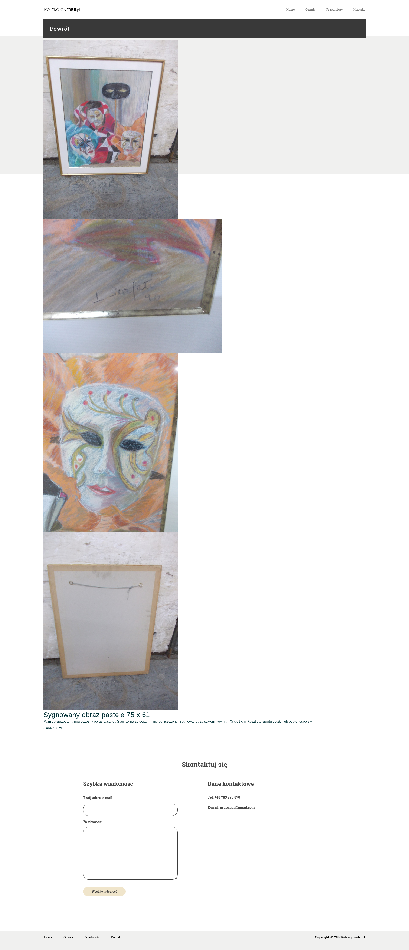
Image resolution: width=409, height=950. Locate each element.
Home (290, 9)
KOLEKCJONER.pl (62, 9)
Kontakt (359, 9)
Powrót (59, 29)
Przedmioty (334, 9)
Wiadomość (92, 821)
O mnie (310, 9)
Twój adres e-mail (97, 797)
